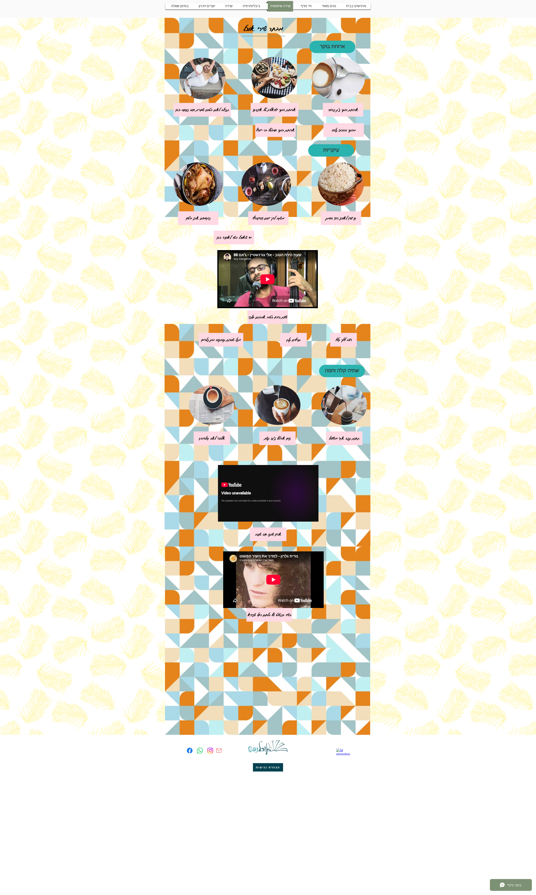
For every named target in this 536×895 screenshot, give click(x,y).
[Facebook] (189, 750)
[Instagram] (210, 750)
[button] (332, 47)
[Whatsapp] (200, 750)
